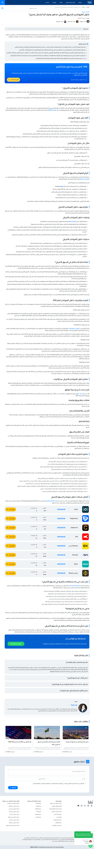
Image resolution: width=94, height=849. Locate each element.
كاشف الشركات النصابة (57, 811)
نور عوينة (82, 21)
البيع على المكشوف (74, 328)
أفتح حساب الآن (14, 79)
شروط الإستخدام (58, 814)
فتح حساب (11, 509)
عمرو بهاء (58, 21)
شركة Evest (38, 803)
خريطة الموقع (59, 822)
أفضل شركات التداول (70, 2)
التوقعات (54, 2)
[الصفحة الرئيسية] (88, 2)
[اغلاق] (92, 832)
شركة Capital (38, 808)
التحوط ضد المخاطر (84, 179)
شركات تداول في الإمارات (13, 806)
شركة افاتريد (38, 806)
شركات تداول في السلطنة (13, 817)
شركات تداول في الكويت (14, 811)
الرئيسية (87, 7)
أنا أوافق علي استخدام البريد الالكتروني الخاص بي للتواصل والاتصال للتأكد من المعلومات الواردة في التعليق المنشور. (58, 783)
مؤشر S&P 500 (52, 110)
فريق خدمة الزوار (85, 839)
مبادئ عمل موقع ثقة (57, 825)
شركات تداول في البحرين (14, 808)
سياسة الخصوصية (58, 819)
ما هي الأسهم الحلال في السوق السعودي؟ (77, 742)
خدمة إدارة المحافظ (76, 585)
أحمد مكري (70, 21)
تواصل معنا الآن (17, 643)
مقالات (60, 2)
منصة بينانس (38, 817)
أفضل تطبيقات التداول (57, 806)
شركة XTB (38, 811)
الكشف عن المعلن (85, 11)
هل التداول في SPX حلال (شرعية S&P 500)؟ (19, 742)
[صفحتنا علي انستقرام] (88, 805)
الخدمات (47, 2)
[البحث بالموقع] (2, 2)
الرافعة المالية (72, 221)
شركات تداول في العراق (14, 822)
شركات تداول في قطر (14, 814)
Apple (61, 186)
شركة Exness (38, 814)
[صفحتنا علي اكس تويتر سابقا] (91, 805)
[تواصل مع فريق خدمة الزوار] (90, 845)
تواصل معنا (59, 817)
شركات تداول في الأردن (14, 819)
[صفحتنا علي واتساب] (81, 805)
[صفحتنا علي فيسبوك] (85, 805)
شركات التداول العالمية (52, 501)
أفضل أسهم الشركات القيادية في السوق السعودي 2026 (49, 743)
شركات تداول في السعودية (13, 803)
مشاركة (14, 787)
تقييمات (80, 2)
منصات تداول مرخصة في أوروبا (12, 825)
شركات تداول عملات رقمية (56, 803)
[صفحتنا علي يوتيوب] (78, 805)
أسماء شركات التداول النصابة (55, 808)
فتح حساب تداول (80, 393)
